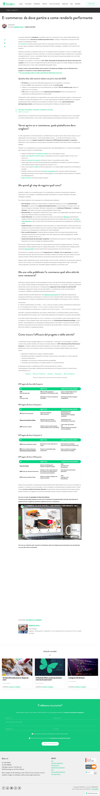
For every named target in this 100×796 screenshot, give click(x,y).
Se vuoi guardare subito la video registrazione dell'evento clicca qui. (41, 73)
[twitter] (4, 43)
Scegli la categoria (12, 10)
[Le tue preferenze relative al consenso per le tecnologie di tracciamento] (92, 793)
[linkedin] (4, 46)
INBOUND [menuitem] (65, 4)
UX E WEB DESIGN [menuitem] (55, 774)
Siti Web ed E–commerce (34, 620)
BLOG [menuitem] (21, 4)
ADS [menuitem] (52, 770)
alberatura (67, 217)
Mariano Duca (19, 27)
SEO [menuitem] (71, 4)
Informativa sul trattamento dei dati (60, 738)
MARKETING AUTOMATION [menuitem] (58, 768)
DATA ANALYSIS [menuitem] (55, 765)
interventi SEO (29, 249)
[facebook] (4, 40)
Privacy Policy (95, 789)
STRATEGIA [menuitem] (37, 4)
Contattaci (91, 4)
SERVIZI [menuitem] (44, 4)
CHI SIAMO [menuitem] (28, 4)
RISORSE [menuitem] (77, 4)
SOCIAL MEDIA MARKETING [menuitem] (58, 772)
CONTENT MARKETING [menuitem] (57, 763)
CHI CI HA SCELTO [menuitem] (54, 4)
